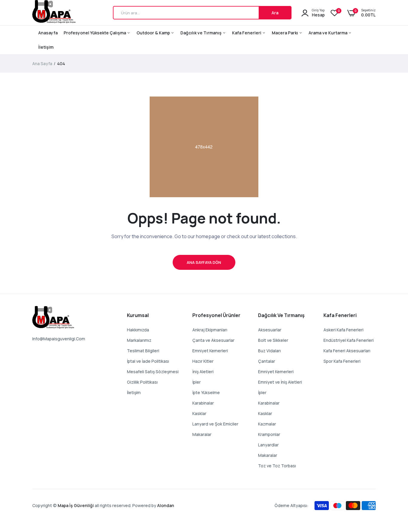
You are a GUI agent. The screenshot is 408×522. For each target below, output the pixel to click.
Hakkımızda (138, 330)
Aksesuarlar (269, 330)
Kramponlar (269, 434)
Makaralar (201, 434)
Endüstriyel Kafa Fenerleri (348, 340)
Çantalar (266, 361)
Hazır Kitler (203, 361)
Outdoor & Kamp (153, 33)
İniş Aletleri (203, 371)
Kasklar (199, 413)
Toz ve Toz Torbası (277, 466)
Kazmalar (267, 424)
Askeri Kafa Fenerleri (343, 330)
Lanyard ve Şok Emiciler (215, 424)
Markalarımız (139, 340)
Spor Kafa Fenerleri (342, 361)
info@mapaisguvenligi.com (58, 339)
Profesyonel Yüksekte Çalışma (95, 33)
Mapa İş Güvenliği (76, 505)
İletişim (45, 47)
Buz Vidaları (269, 350)
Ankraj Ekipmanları (209, 330)
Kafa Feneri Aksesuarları (346, 350)
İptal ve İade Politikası (148, 361)
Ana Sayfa (42, 63)
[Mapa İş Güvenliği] (54, 12)
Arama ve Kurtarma (328, 33)
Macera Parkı (285, 33)
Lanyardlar (268, 445)
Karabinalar (203, 403)
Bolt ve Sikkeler (273, 340)
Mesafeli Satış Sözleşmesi (153, 371)
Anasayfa (48, 33)
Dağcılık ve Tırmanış (201, 33)
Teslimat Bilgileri (143, 350)
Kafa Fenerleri (247, 33)
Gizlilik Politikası (142, 382)
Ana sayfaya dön (204, 262)
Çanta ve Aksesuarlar (213, 340)
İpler (196, 382)
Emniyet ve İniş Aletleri (280, 382)
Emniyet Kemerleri (210, 350)
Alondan (165, 505)
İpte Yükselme (206, 392)
